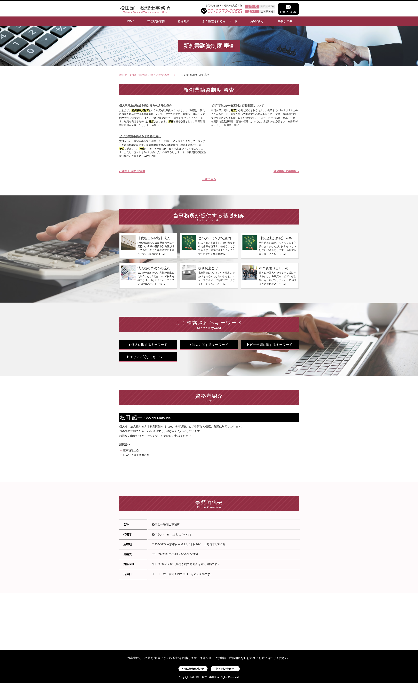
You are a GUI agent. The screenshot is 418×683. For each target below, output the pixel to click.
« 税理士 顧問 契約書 (132, 171)
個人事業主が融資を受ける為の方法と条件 (145, 105)
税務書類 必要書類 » (286, 171)
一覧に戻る (209, 179)
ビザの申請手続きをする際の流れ (140, 136)
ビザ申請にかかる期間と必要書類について (237, 105)
